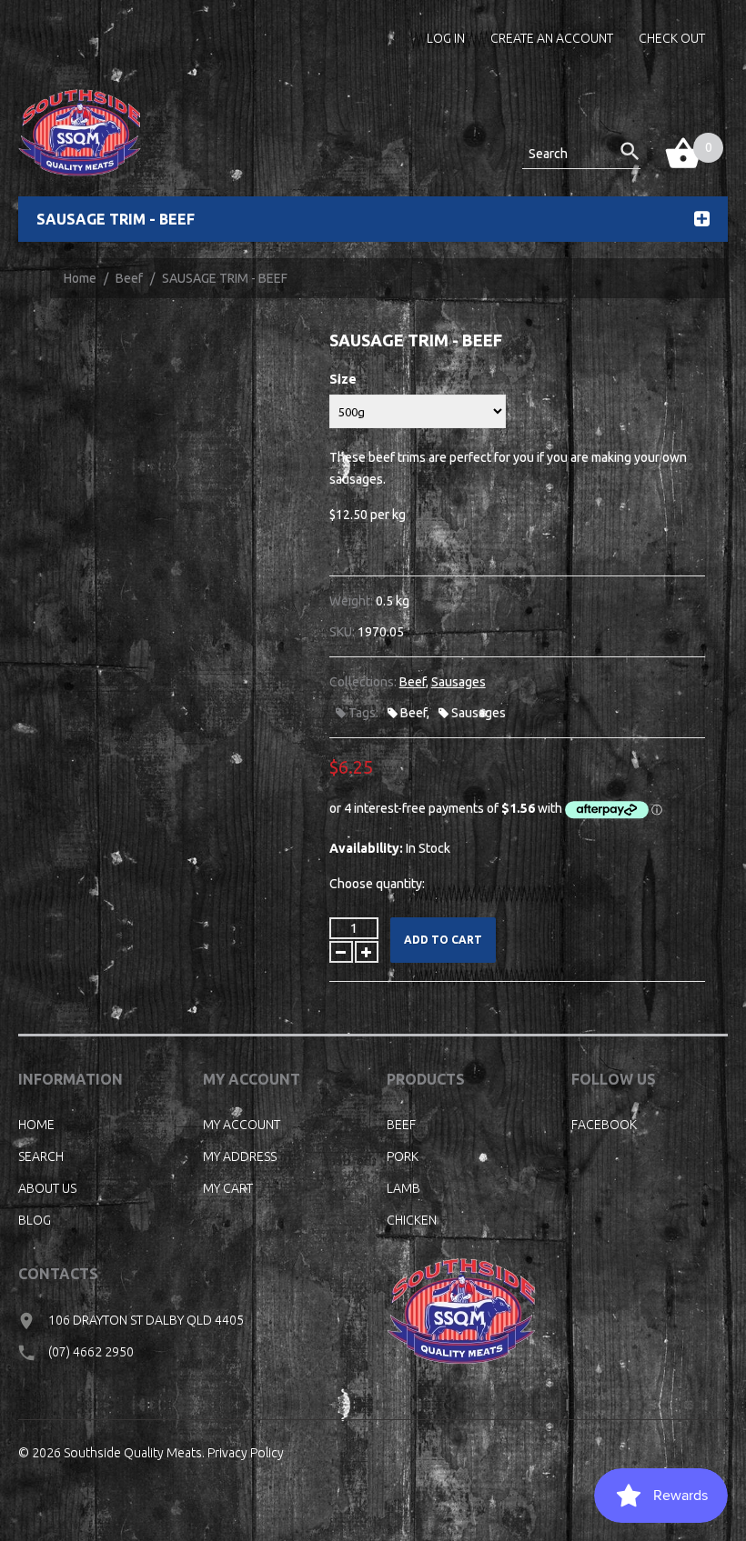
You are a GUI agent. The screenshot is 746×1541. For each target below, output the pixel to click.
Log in (446, 38)
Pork (402, 1156)
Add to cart (443, 940)
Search (41, 1156)
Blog (34, 1220)
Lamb (403, 1188)
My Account (241, 1124)
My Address (240, 1156)
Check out (672, 38)
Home (80, 278)
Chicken (412, 1220)
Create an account (551, 38)
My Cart (228, 1188)
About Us (47, 1188)
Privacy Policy (245, 1453)
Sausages (458, 682)
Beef (129, 278)
